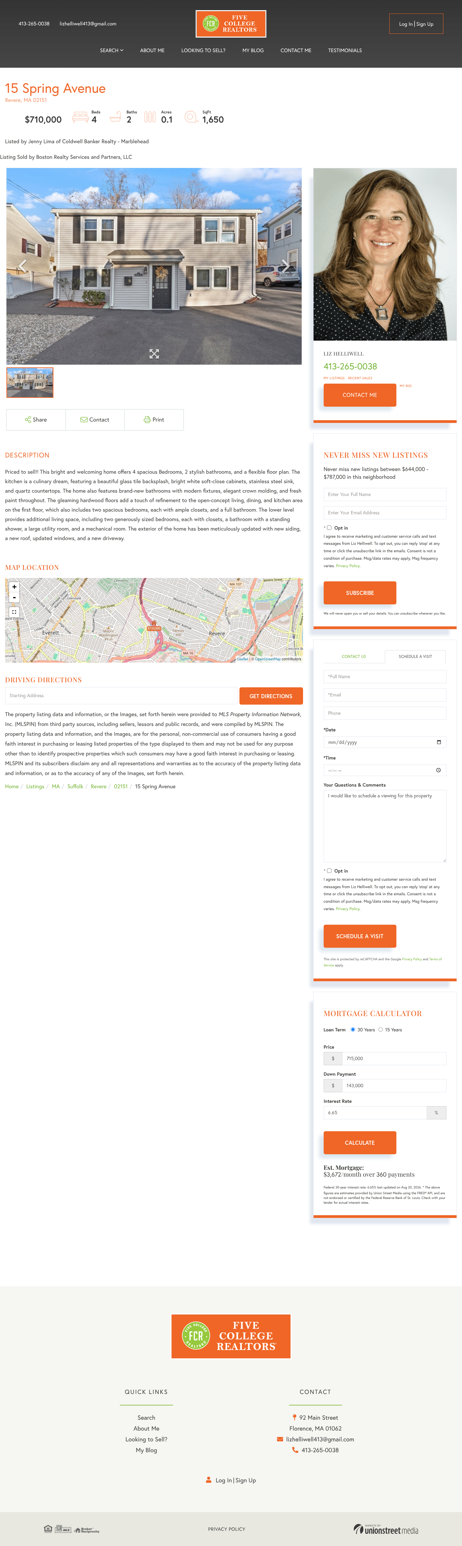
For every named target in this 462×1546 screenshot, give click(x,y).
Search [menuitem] (109, 50)
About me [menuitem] (152, 50)
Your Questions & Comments (355, 785)
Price (329, 1047)
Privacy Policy (348, 565)
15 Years (393, 1030)
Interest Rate (338, 1101)
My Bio (406, 386)
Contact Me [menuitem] (296, 50)
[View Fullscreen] (14, 612)
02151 (121, 786)
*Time (330, 758)
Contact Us (354, 656)
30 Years (366, 1030)
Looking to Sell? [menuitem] (204, 50)
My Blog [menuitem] (253, 50)
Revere (99, 786)
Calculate (360, 1142)
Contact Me (360, 395)
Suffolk (75, 786)
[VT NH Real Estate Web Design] (386, 1529)
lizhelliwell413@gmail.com (88, 24)
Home (12, 786)
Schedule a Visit (415, 656)
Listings (35, 786)
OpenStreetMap (268, 659)
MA (56, 786)
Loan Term (335, 1030)
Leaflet (243, 659)
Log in (406, 24)
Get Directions (271, 696)
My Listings (334, 378)
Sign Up (425, 24)
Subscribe (360, 592)
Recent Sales (360, 378)
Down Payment (340, 1074)
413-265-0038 (34, 24)
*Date (330, 730)
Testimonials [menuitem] (345, 50)
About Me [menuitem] (147, 1428)
